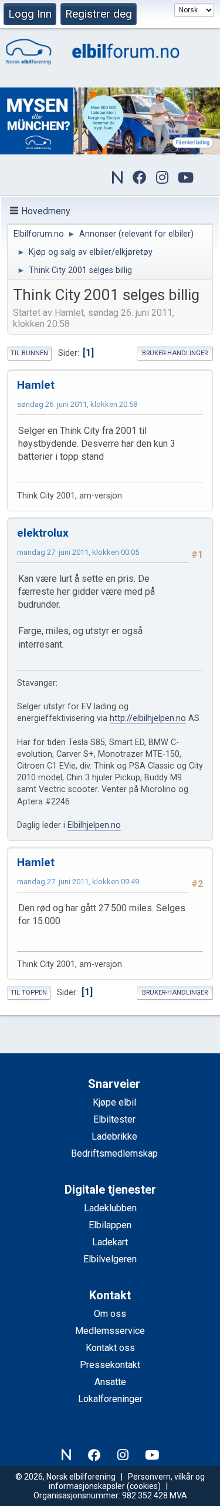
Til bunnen (29, 353)
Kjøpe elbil (114, 1102)
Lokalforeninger (110, 1398)
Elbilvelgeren (110, 1259)
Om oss (110, 1313)
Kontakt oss (110, 1347)
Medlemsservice (110, 1330)
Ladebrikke (114, 1136)
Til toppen (29, 992)
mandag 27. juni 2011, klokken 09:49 (78, 881)
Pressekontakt (110, 1364)
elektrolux (43, 533)
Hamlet (36, 385)
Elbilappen (110, 1225)
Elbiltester (114, 1119)
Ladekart (110, 1242)
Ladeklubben (110, 1208)
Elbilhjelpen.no (94, 825)
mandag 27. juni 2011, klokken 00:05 (78, 552)
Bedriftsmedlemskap (114, 1153)
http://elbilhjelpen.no (148, 718)
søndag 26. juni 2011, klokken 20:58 (77, 404)
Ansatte (110, 1381)
